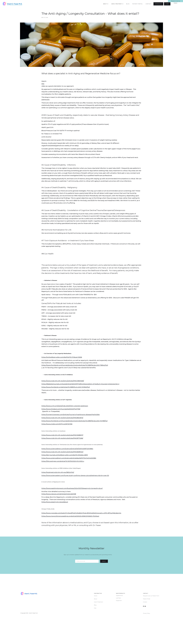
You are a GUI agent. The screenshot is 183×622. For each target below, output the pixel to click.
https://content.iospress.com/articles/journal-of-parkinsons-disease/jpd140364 (70, 414)
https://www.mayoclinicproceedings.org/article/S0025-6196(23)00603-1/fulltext (70, 516)
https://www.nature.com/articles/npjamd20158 (58, 494)
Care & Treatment (98, 602)
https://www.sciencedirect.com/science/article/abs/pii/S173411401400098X (68, 458)
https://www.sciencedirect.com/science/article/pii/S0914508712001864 (67, 449)
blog (128, 4)
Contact (148, 4)
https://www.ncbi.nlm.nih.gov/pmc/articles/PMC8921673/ (62, 418)
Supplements (119, 595)
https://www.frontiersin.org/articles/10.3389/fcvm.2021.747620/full (65, 387)
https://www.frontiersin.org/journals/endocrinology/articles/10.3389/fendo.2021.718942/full (74, 365)
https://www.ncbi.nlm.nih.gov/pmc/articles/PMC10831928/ (62, 381)
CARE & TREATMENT (116, 4)
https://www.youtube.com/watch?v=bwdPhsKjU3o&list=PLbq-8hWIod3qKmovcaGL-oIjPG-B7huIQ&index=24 (81, 513)
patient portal (137, 4)
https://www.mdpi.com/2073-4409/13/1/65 (56, 424)
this (42, 84)
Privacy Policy (146, 613)
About (105, 4)
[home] (12, 4)
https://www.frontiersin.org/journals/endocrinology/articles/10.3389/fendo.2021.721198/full (74, 421)
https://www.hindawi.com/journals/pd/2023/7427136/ (60, 409)
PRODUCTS (158, 3)
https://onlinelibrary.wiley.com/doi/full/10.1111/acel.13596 (61, 357)
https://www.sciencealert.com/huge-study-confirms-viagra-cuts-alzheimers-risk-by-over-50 (75, 475)
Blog (95, 605)
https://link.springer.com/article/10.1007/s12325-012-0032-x (62, 461)
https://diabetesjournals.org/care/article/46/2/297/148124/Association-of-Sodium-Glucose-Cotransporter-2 (80, 384)
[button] (106, 3)
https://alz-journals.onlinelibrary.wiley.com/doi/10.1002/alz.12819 (64, 455)
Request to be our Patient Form (151, 595)
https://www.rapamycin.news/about (54, 502)
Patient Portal (146, 599)
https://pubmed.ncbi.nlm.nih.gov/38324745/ (57, 472)
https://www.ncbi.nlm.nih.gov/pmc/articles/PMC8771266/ (62, 438)
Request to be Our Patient (175, 1)
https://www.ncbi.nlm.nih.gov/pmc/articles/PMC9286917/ (62, 435)
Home (95, 595)
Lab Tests (118, 598)
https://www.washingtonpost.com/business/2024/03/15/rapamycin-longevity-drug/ (72, 488)
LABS (167, 3)
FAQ (95, 608)
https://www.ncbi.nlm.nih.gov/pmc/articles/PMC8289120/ (62, 452)
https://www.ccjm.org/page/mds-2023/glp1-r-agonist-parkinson (64, 406)
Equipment (119, 600)
